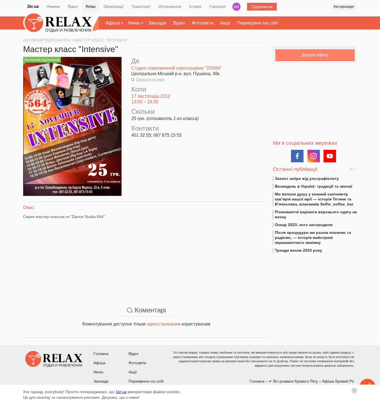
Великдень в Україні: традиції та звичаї (313, 186)
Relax (91, 6)
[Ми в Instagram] (313, 156)
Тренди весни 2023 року (298, 250)
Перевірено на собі (257, 23)
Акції (225, 23)
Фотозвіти (202, 23)
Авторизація (344, 6)
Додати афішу (315, 54)
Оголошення (169, 6)
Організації (113, 6)
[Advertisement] (146, 258)
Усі (351, 169)
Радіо (236, 7)
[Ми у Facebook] (297, 156)
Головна (100, 353)
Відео (73, 6)
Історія (195, 6)
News (134, 23)
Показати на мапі (150, 79)
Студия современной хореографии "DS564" (176, 68)
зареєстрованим (164, 324)
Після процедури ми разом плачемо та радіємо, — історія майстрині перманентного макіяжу (313, 237)
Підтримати (261, 6)
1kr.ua (33, 6)
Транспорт (140, 6)
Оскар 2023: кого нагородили (304, 224)
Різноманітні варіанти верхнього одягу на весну (316, 214)
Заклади (157, 23)
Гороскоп (217, 6)
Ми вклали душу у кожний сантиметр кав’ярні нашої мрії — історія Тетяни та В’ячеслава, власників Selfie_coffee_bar (314, 199)
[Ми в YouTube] (330, 156)
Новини (53, 6)
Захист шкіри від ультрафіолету (307, 178)
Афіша (112, 23)
